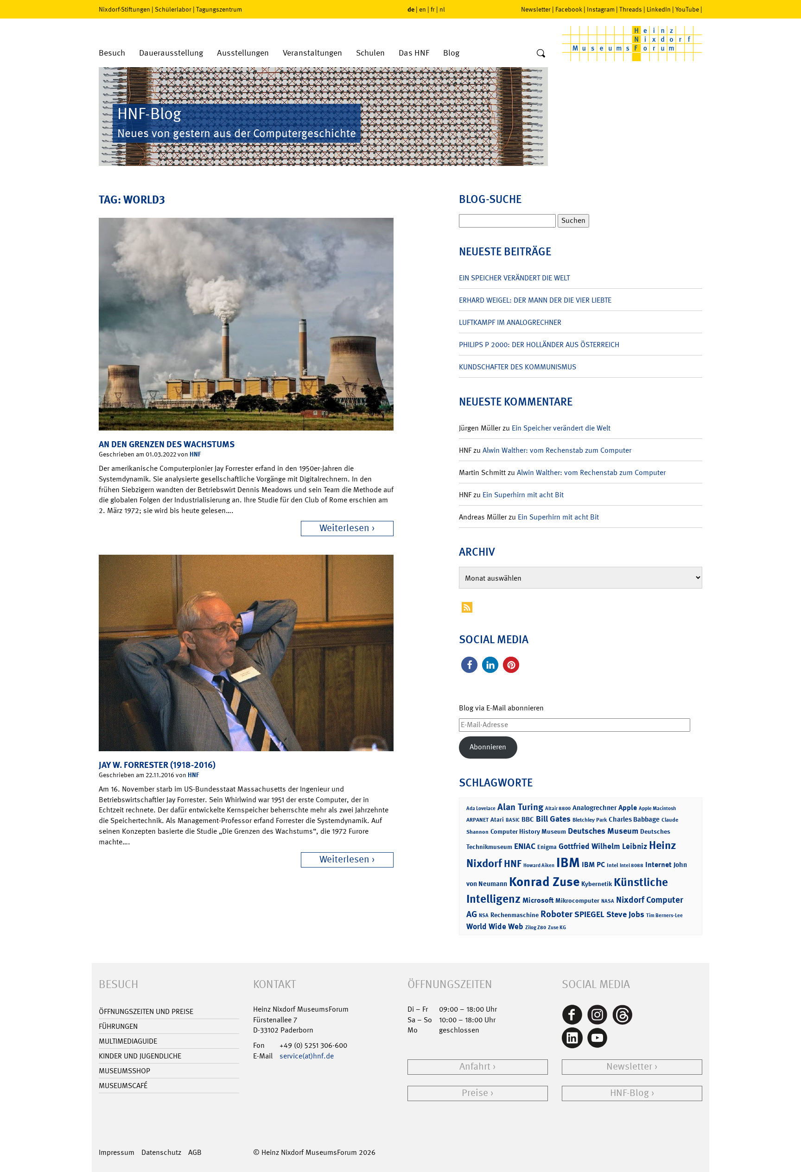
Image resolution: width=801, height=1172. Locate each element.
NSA (484, 915)
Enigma (547, 847)
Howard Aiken (538, 865)
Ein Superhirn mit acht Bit (523, 495)
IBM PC (593, 864)
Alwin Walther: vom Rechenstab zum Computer (557, 450)
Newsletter (536, 9)
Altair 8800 (558, 808)
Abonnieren (488, 747)
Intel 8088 (631, 865)
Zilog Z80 (535, 927)
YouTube (687, 9)
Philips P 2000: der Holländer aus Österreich (539, 344)
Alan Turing (520, 807)
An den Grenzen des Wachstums (167, 444)
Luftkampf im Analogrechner (510, 322)
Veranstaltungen (312, 53)
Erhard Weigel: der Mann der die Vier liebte (535, 300)
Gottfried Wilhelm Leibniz (603, 846)
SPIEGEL (589, 914)
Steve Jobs (625, 914)
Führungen (118, 1026)
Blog (451, 53)
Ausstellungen (243, 53)
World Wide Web (494, 926)
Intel (612, 865)
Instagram (601, 9)
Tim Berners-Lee (664, 915)
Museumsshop (124, 1071)
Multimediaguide (128, 1041)
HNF (195, 454)
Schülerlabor (173, 9)
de (410, 9)
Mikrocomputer (577, 900)
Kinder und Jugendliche (140, 1056)
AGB (195, 1152)
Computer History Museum (528, 831)
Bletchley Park (589, 820)
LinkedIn (659, 9)
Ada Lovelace (481, 808)
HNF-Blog (629, 1093)
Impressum (116, 1152)
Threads (630, 9)
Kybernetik (596, 883)
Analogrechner (594, 807)
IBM (568, 862)
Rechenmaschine (514, 914)
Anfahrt (474, 1066)
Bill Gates (553, 818)
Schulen (370, 53)
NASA (607, 901)
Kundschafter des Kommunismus (517, 367)
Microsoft (537, 900)
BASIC (513, 820)
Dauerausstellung (171, 53)
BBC (527, 819)
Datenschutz (161, 1152)
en (422, 9)
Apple (627, 807)
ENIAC (524, 846)
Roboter (556, 914)
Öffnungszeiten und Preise (146, 1011)
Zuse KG (557, 927)
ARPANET (477, 820)
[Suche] (541, 53)
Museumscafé (123, 1085)
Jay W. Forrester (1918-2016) (157, 765)
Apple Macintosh (657, 808)
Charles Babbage (634, 819)
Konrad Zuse (544, 881)
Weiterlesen (344, 528)
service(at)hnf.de (307, 1056)
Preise (475, 1093)
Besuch (112, 53)
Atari (497, 820)
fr (433, 9)
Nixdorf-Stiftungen (124, 9)
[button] (469, 665)
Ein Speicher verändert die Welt (514, 278)
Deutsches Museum (603, 830)
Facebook (568, 9)
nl (442, 9)
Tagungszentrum (219, 9)
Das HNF (414, 53)
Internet (658, 864)
